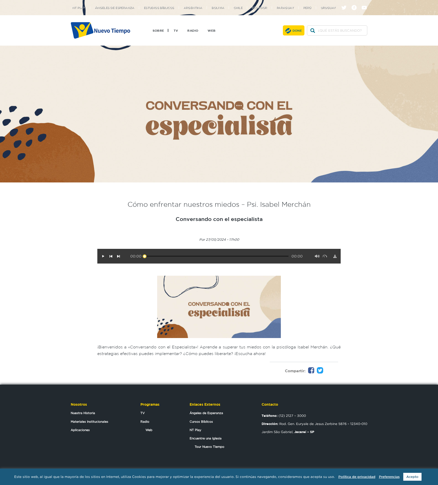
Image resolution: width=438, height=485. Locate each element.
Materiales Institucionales (89, 421)
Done (297, 30)
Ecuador (259, 7)
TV (176, 30)
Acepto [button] (412, 477)
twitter (346, 3)
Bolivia (217, 7)
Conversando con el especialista (219, 219)
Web (211, 30)
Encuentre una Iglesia (206, 438)
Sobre (158, 30)
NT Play (78, 7)
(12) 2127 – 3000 (284, 415)
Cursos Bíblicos (201, 421)
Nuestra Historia (83, 413)
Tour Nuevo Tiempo (209, 446)
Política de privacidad (356, 477)
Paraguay (285, 7)
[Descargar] (335, 256)
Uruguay (328, 7)
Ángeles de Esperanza (114, 7)
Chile (237, 7)
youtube (366, 3)
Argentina (193, 7)
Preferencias (389, 477)
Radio (192, 30)
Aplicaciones (80, 430)
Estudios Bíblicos (159, 7)
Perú (307, 7)
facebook (356, 3)
